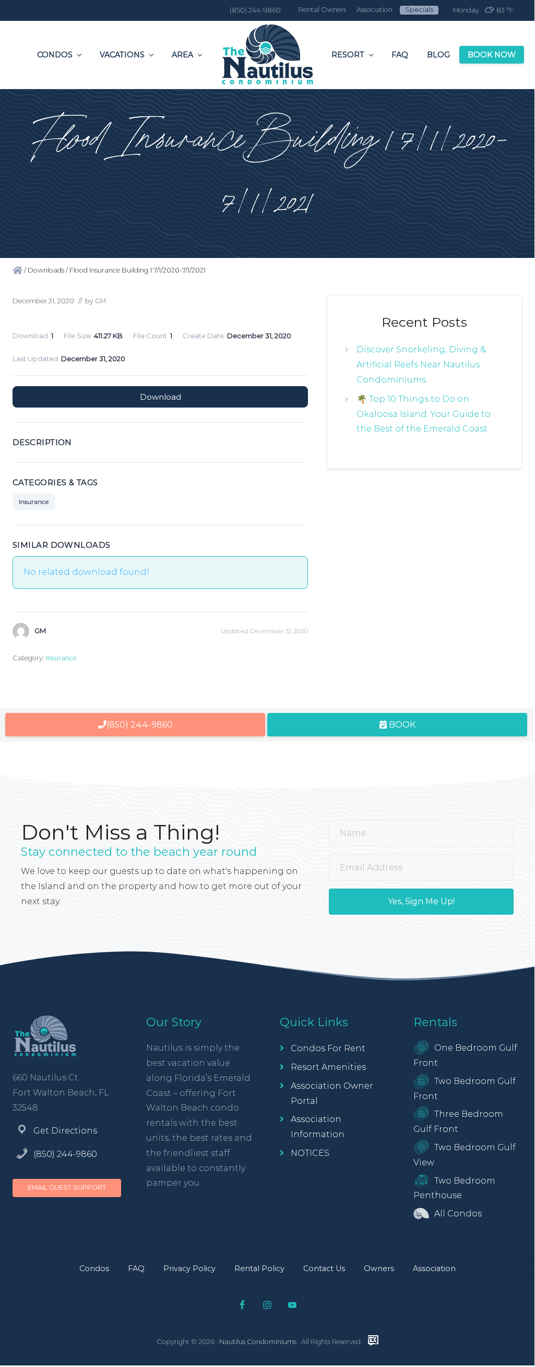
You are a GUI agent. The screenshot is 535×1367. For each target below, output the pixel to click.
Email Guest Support (67, 1187)
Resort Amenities (328, 1067)
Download (160, 397)
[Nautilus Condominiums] (17, 270)
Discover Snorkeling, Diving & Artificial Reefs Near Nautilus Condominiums (421, 364)
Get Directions (65, 1131)
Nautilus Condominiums (257, 1342)
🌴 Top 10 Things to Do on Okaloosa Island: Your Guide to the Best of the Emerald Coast (423, 414)
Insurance (34, 502)
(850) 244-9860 (65, 1154)
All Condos (458, 1213)
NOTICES (310, 1153)
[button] (421, 902)
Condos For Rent (328, 1048)
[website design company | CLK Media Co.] (373, 1340)
